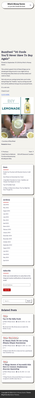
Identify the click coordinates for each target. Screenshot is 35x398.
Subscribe (6, 290)
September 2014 (7, 245)
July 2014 (5, 251)
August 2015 (6, 211)
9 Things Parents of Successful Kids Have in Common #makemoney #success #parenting (17, 367)
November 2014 (7, 239)
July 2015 (5, 214)
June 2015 (6, 217)
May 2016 (6, 207)
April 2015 (6, 223)
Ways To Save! (13, 337)
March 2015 (6, 226)
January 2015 (6, 232)
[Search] (30, 5)
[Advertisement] (17, 28)
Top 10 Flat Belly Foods (9, 185)
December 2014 (7, 235)
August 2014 (6, 248)
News (9, 144)
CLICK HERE (5, 94)
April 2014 (6, 260)
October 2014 (7, 242)
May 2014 (6, 257)
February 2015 (7, 229)
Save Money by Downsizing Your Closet (13, 177)
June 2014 (6, 254)
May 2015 (6, 220)
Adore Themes (14, 394)
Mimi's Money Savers (16, 4)
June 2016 (6, 204)
